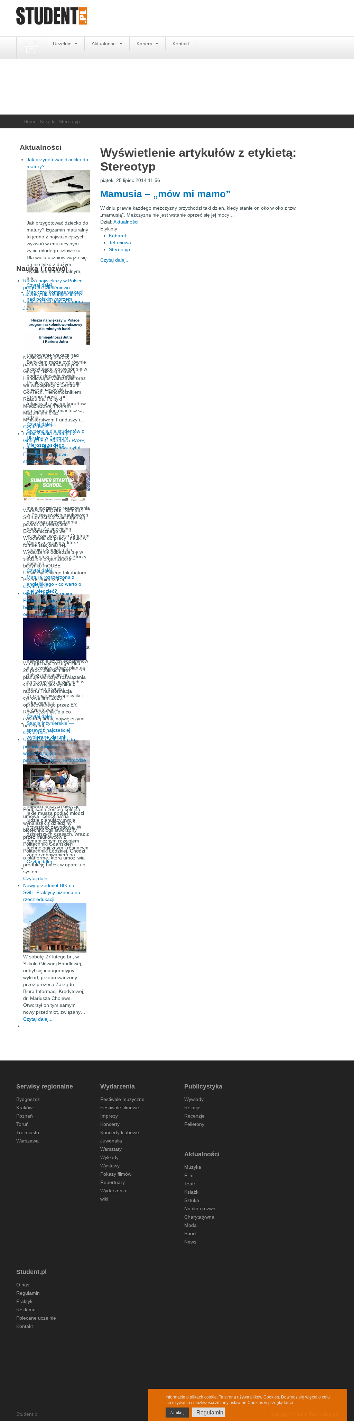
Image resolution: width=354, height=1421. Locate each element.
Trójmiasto (27, 1132)
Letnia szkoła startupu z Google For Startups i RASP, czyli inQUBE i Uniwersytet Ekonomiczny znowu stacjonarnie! (54, 447)
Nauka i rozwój (200, 1208)
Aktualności (105, 43)
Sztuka (191, 1200)
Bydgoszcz (28, 1099)
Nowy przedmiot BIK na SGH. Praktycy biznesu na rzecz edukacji (51, 892)
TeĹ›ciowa (120, 242)
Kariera (145, 43)
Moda (190, 1225)
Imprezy (109, 1116)
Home (30, 121)
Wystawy (110, 1165)
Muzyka (192, 1167)
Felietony (194, 1124)
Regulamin (28, 1293)
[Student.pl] (51, 18)
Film (189, 1175)
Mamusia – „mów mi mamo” (165, 194)
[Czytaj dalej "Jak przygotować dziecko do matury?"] (58, 191)
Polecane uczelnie (36, 1318)
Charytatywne (199, 1217)
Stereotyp (119, 249)
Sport (190, 1233)
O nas (22, 1284)
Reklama (26, 1309)
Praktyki (25, 1301)
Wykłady (109, 1157)
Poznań (24, 1116)
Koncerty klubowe (119, 1132)
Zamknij (177, 1412)
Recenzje (194, 1116)
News (190, 1242)
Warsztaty (111, 1149)
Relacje (192, 1107)
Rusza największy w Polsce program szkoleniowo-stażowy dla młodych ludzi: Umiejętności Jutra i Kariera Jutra (53, 294)
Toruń (22, 1124)
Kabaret (117, 235)
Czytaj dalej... (115, 260)
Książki (47, 121)
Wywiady (194, 1099)
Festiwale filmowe (119, 1107)
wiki (104, 1199)
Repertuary (112, 1182)
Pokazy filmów (115, 1174)
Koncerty (110, 1124)
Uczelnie (63, 43)
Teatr (189, 1183)
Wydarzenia (113, 1190)
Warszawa (27, 1141)
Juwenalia (111, 1141)
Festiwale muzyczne (122, 1099)
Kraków (24, 1107)
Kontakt (181, 43)
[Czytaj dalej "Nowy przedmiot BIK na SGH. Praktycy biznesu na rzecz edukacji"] (54, 927)
